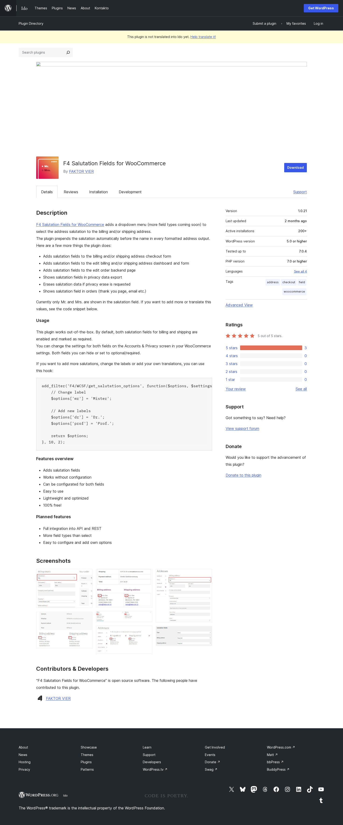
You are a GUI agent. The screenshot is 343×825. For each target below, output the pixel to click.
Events (210, 755)
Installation (98, 192)
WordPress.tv (155, 769)
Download (295, 167)
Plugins (86, 762)
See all (301, 389)
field (302, 282)
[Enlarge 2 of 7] (86, 618)
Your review (236, 389)
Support (300, 192)
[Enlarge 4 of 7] (146, 617)
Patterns (87, 769)
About (23, 747)
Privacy (24, 769)
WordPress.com (281, 747)
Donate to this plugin (243, 475)
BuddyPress (278, 769)
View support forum (242, 428)
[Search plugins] (68, 52)
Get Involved (215, 747)
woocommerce (294, 291)
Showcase (89, 747)
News (23, 755)
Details (47, 192)
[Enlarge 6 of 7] (205, 575)
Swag (211, 769)
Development (130, 192)
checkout (288, 282)
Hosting (25, 762)
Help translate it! (203, 37)
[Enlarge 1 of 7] (86, 575)
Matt (272, 755)
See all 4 (300, 271)
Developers (152, 762)
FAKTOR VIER (81, 171)
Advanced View (239, 305)
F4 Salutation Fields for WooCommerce (70, 224)
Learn (147, 747)
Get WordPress (321, 8)
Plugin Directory (31, 23)
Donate (212, 762)
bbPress (275, 762)
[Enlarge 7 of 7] (205, 632)
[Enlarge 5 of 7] (146, 632)
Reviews (71, 192)
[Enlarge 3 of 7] (146, 575)
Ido (65, 795)
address (273, 282)
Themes (87, 755)
